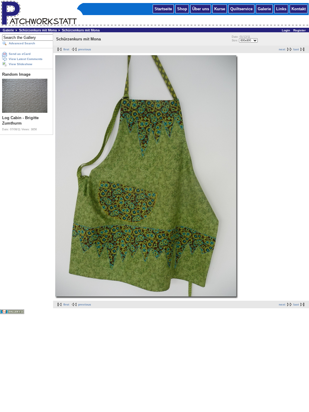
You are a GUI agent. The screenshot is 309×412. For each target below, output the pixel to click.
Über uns (200, 9)
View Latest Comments (26, 59)
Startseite (163, 9)
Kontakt (298, 9)
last (296, 49)
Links (281, 9)
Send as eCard (19, 53)
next (282, 49)
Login (286, 30)
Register (299, 30)
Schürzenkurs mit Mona (38, 30)
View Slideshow (20, 64)
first (66, 49)
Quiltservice (241, 9)
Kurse (219, 9)
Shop (182, 9)
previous (84, 49)
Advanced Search (22, 43)
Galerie (264, 9)
